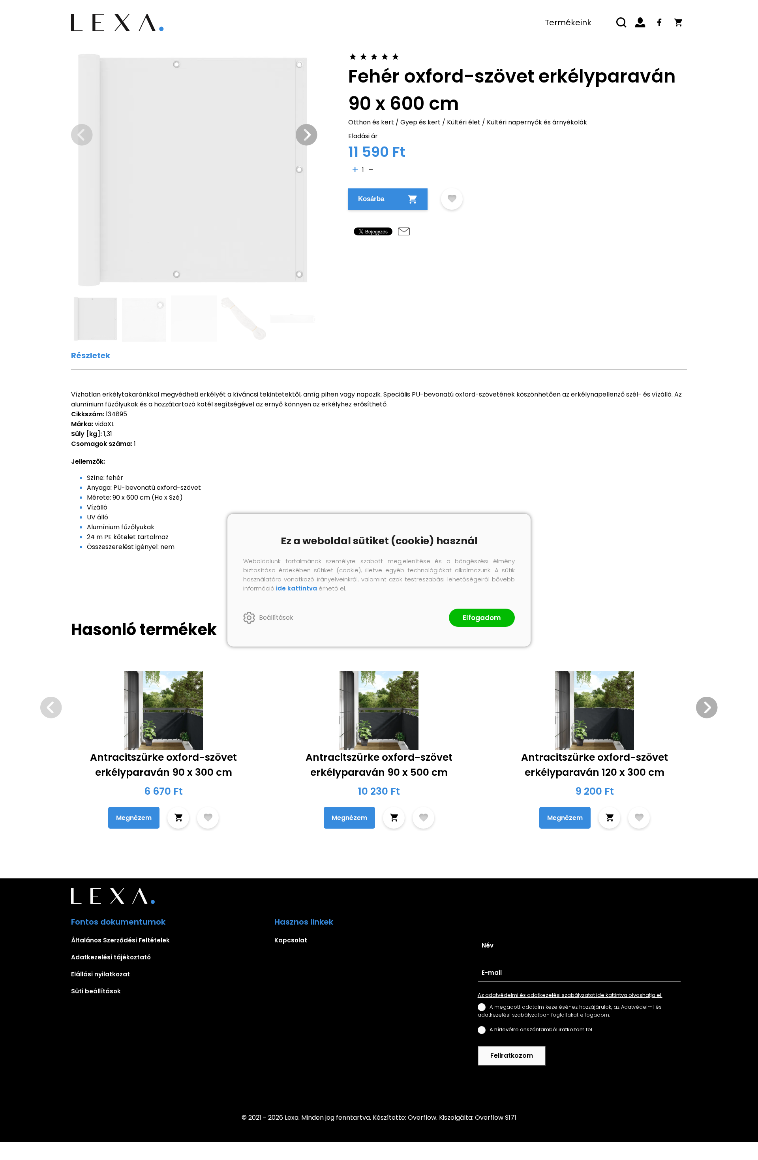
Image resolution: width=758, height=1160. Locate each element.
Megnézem (134, 817)
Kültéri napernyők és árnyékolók (537, 122)
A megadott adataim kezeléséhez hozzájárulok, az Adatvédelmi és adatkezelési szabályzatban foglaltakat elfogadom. (570, 1011)
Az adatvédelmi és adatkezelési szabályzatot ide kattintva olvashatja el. (570, 995)
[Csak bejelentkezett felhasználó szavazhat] (352, 56)
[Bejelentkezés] (640, 22)
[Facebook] (659, 22)
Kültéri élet (463, 122)
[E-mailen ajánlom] (404, 231)
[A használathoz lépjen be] (452, 199)
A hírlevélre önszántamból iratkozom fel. (541, 1029)
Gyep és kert (420, 122)
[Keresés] (621, 22)
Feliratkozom (511, 1055)
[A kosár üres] (678, 22)
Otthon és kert (371, 122)
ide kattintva (296, 588)
